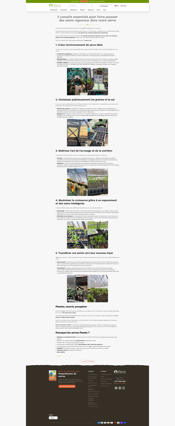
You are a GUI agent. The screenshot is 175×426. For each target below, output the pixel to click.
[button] (54, 9)
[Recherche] (91, 5)
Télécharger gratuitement (67, 386)
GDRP (74, 422)
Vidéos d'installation (106, 383)
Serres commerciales (106, 379)
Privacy (65, 422)
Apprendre (91, 389)
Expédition (91, 380)
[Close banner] (147, 1)
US (118, 5)
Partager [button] (59, 355)
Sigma (102, 376)
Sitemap (78, 422)
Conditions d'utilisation (91, 399)
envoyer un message (120, 383)
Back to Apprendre (88, 361)
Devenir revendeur (93, 394)
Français (52, 417)
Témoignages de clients (92, 386)
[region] (87, 1)
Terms (69, 422)
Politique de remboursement (92, 403)
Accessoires (104, 381)
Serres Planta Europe (93, 391)
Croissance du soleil (106, 374)
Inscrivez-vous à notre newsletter (92, 377)
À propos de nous (92, 374)
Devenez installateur (93, 396)
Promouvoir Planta (93, 406)
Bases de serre (105, 386)
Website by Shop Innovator (88, 422)
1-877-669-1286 (104, 6)
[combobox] (80, 5)
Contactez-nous (92, 383)
